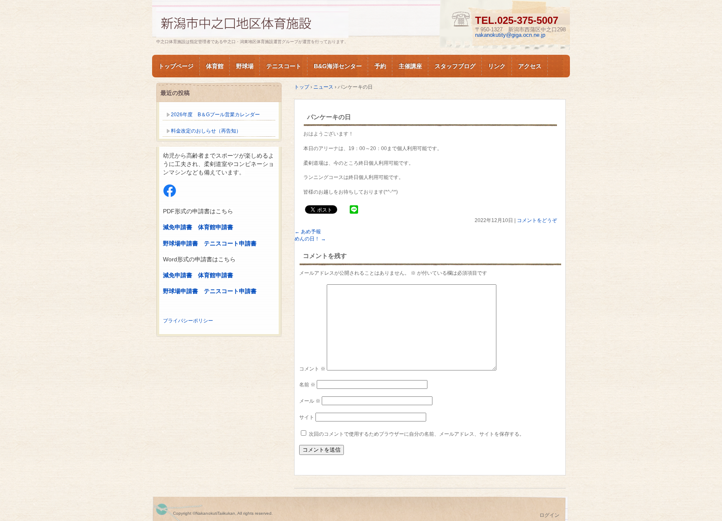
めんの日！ (310, 239)
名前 (307, 385)
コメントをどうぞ (537, 220)
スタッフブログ (455, 66)
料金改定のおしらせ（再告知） (206, 131)
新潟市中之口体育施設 (252, 22)
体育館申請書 (215, 227)
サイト (306, 417)
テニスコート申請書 (230, 243)
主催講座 (410, 66)
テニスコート (283, 66)
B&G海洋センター (338, 66)
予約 (380, 66)
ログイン (549, 515)
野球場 (245, 66)
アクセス (530, 66)
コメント (312, 369)
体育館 (215, 66)
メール (309, 401)
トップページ (175, 66)
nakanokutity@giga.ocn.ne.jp (510, 35)
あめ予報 (308, 232)
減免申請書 (177, 227)
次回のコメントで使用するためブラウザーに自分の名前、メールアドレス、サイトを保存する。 (416, 434)
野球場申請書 (180, 243)
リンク (497, 66)
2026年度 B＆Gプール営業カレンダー (215, 114)
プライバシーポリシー (188, 321)
